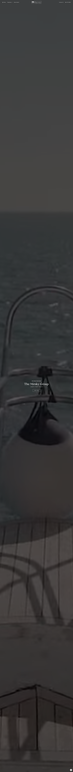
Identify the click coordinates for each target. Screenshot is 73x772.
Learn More (36, 390)
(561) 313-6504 (68, 2)
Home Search (16, 2)
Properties (9, 2)
